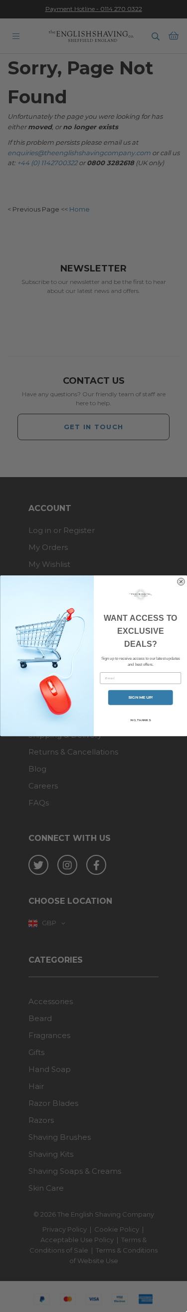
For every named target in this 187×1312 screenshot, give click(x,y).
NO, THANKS (140, 720)
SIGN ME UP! (140, 697)
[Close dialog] (181, 581)
